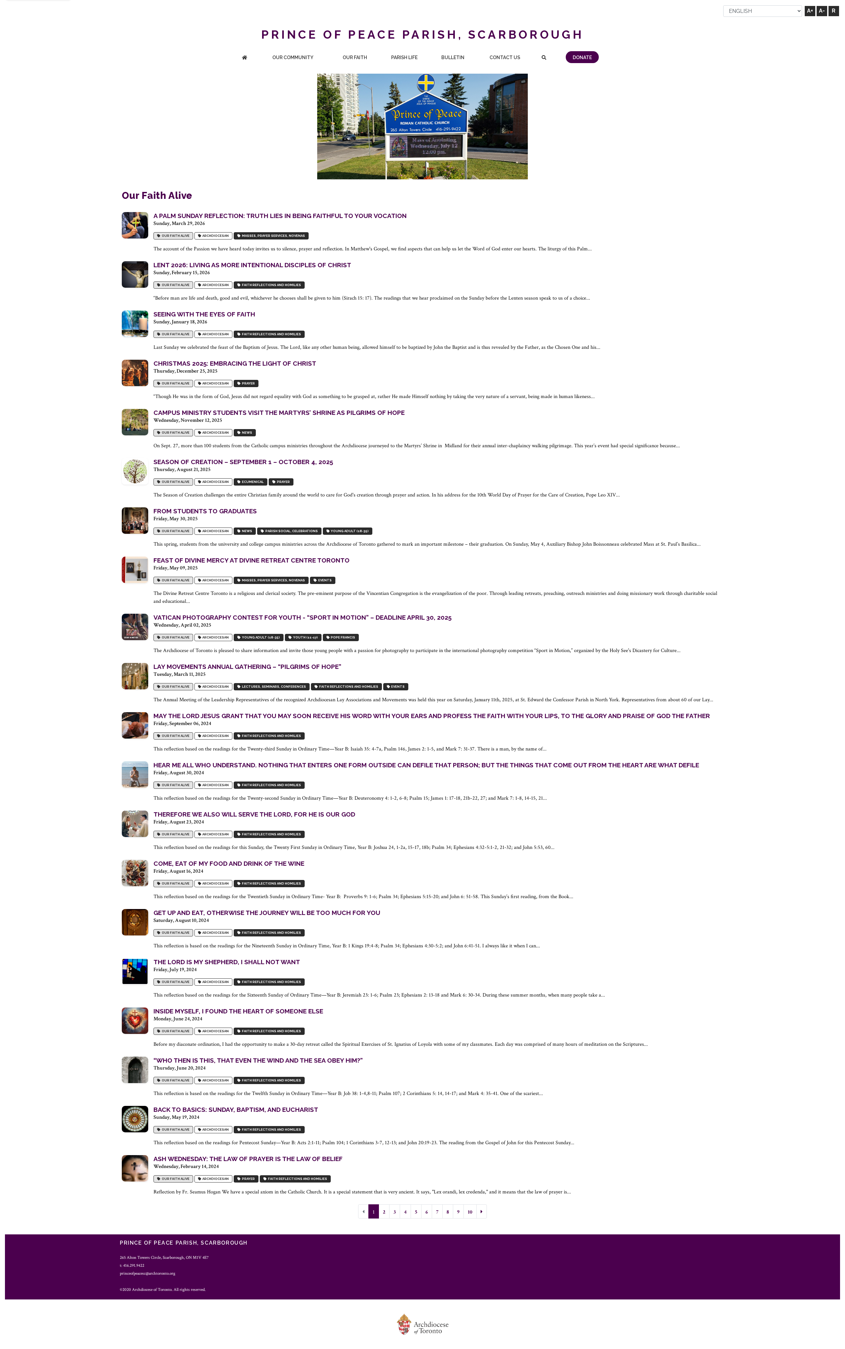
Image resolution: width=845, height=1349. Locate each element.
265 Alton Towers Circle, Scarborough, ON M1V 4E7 (164, 1257)
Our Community (292, 57)
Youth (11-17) (305, 637)
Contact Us (505, 57)
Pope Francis (342, 637)
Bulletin (452, 57)
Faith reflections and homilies (271, 285)
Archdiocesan (215, 236)
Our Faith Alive (174, 236)
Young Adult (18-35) (349, 531)
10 (470, 1212)
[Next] (481, 1211)
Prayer (248, 383)
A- (822, 11)
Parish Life (404, 57)
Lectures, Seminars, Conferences (273, 687)
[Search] (544, 58)
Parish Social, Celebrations (291, 531)
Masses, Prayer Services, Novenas (273, 236)
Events (324, 580)
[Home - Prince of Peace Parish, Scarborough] (244, 58)
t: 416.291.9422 (132, 1265)
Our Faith (355, 57)
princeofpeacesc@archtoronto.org (147, 1273)
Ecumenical (252, 482)
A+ (810, 11)
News (246, 433)
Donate (582, 57)
